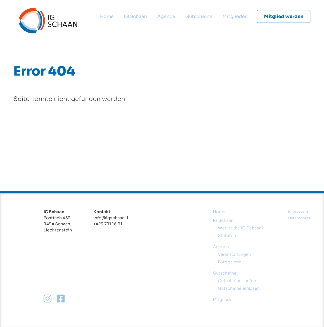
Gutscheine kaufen (237, 280)
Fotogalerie (229, 262)
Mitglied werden (283, 16)
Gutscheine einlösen (239, 288)
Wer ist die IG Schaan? (241, 228)
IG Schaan (135, 16)
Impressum (298, 211)
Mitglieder (234, 16)
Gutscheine (198, 16)
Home (107, 16)
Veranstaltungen (234, 254)
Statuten (227, 235)
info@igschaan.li (110, 218)
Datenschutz (299, 218)
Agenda (166, 16)
